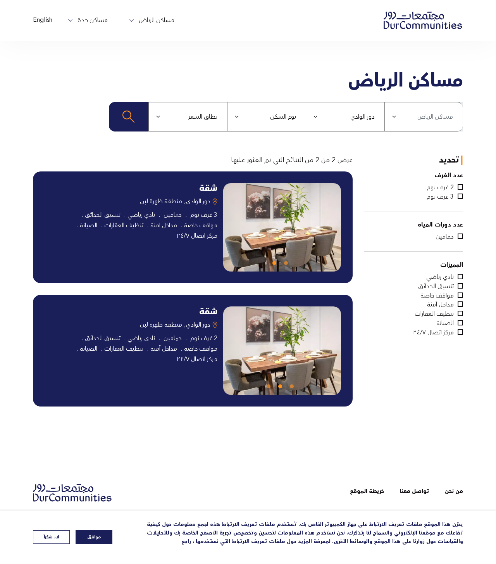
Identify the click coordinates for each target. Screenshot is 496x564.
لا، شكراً (51, 537)
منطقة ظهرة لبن (161, 201)
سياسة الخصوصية (442, 550)
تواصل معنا (414, 491)
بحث (128, 116)
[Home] (75, 493)
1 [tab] (288, 265)
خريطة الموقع (367, 491)
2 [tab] (276, 265)
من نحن (454, 491)
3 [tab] (270, 388)
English (42, 19)
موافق (94, 537)
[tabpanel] (282, 227)
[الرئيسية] (423, 20)
